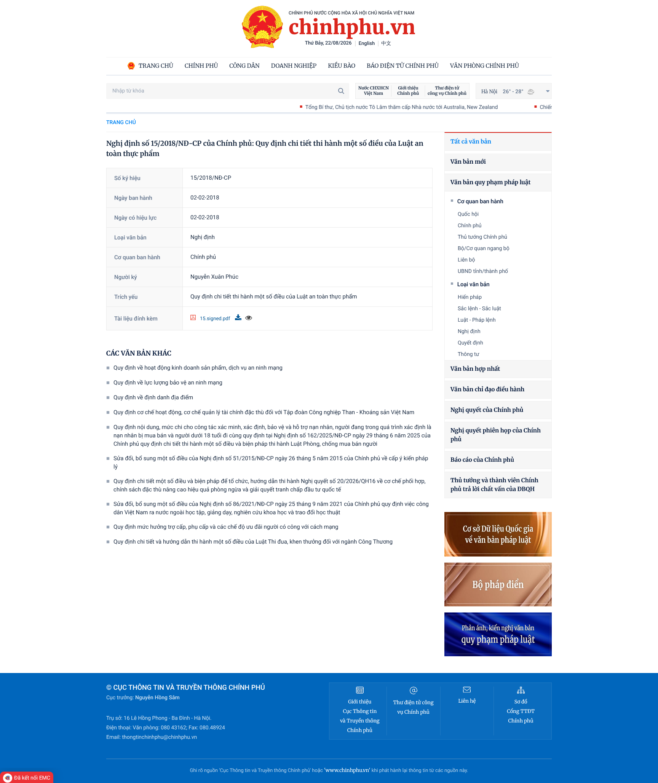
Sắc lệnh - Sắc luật (479, 309)
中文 (386, 43)
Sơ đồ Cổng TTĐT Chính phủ (521, 711)
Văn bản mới (468, 162)
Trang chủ (121, 123)
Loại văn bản (473, 284)
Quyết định (470, 343)
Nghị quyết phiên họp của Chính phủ (495, 435)
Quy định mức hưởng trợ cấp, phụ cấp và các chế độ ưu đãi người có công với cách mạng (225, 526)
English (367, 43)
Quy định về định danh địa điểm (153, 397)
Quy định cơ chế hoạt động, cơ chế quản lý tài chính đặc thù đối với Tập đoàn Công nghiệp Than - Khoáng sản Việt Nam (263, 412)
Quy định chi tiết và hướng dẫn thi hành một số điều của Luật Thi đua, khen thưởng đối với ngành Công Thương (253, 541)
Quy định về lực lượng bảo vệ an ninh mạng (167, 382)
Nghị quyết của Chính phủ (486, 410)
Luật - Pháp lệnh (477, 320)
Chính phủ (470, 226)
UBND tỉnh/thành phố (483, 271)
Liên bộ (466, 260)
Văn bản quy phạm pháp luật (490, 182)
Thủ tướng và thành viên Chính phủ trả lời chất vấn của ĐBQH (494, 485)
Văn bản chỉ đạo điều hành (487, 389)
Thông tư (468, 354)
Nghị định (469, 332)
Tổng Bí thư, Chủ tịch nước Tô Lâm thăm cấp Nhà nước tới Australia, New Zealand (375, 107)
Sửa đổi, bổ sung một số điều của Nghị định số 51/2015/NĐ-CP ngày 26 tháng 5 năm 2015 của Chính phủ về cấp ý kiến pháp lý (270, 462)
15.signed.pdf (215, 319)
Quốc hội (468, 214)
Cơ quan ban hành (480, 201)
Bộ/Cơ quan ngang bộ (483, 249)
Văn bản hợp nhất (475, 369)
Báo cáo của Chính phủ (482, 460)
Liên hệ (467, 701)
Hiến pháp (470, 297)
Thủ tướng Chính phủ (482, 237)
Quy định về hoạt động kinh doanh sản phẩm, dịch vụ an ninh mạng (198, 367)
